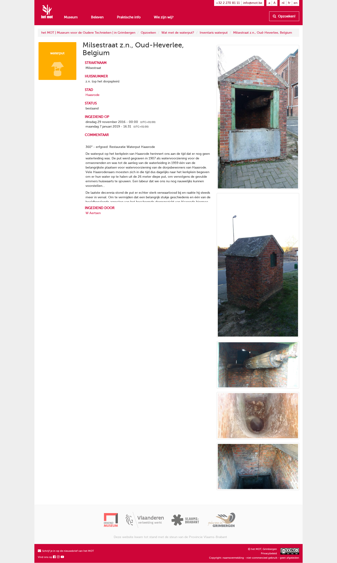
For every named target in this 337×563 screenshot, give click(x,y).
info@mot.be (252, 3)
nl (283, 3)
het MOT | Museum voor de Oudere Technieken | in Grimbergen (88, 32)
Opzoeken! (286, 16)
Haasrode (92, 95)
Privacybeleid (269, 553)
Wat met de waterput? (177, 32)
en (295, 3)
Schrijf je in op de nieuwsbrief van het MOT (67, 550)
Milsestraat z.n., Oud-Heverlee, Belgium (262, 32)
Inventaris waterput (214, 32)
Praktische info (129, 17)
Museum (71, 17)
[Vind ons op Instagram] (58, 557)
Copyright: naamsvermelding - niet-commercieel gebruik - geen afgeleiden (254, 557)
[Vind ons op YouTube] (62, 557)
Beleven (97, 17)
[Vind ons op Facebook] (54, 557)
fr (289, 3)
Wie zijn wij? (164, 17)
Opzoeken (148, 32)
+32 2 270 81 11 (228, 3)
